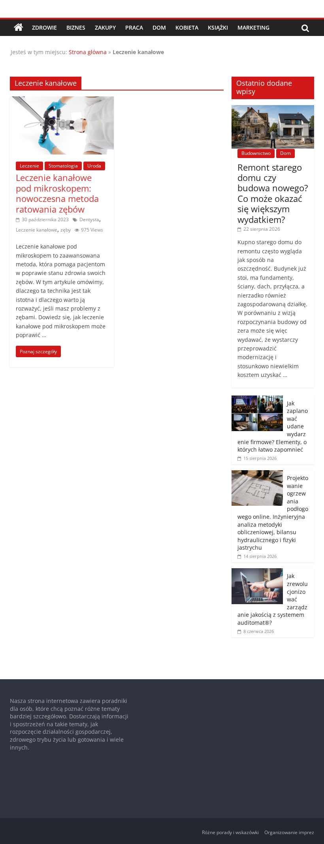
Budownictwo (256, 153)
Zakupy (105, 27)
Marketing (253, 27)
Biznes (75, 27)
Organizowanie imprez (289, 832)
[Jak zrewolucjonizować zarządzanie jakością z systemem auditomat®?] (257, 572)
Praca (134, 27)
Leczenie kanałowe (36, 229)
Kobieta (186, 27)
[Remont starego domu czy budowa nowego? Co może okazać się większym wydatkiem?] (273, 109)
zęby (65, 229)
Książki (218, 27)
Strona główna (88, 52)
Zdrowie (44, 27)
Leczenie (29, 165)
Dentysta (89, 219)
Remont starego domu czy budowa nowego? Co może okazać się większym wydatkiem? (272, 193)
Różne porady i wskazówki (230, 832)
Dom (159, 27)
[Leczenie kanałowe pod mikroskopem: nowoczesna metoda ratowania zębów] (62, 101)
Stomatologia (63, 165)
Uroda (94, 165)
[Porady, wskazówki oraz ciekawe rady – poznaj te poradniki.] (18, 27)
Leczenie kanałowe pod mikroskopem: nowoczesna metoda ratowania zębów (57, 193)
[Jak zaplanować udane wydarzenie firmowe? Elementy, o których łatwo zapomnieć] (257, 399)
